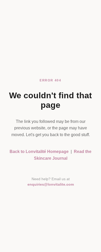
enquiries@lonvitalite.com (50, 184)
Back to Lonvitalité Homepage (39, 151)
